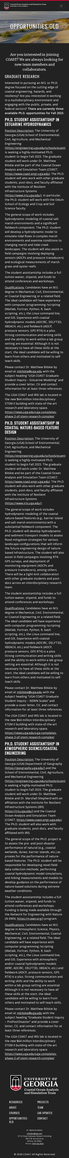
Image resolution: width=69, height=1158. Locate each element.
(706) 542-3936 (37, 1143)
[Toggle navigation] (61, 6)
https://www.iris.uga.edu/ (23, 195)
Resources (15, 1102)
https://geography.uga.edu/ (25, 768)
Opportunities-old (18, 1120)
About (13, 1107)
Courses (14, 1113)
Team (40, 1107)
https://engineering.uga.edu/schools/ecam (35, 148)
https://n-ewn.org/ (30, 918)
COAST (27, 1154)
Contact (42, 1118)
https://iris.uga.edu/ (18, 811)
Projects (43, 1102)
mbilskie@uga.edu (29, 371)
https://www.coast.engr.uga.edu (27, 174)
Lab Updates (44, 1113)
